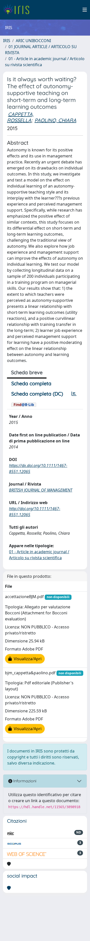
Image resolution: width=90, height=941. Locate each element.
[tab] (74, 394)
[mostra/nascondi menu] (84, 9)
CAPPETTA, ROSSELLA (20, 117)
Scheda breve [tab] (26, 372)
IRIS (6, 40)
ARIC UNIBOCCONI (33, 40)
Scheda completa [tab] (31, 383)
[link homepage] (18, 10)
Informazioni (24, 780)
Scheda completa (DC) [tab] (37, 394)
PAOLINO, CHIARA (55, 120)
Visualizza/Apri (27, 659)
